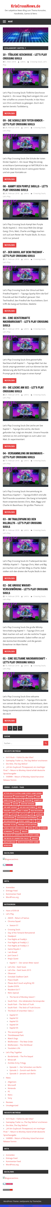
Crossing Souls (36, 62)
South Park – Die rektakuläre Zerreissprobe (26, 1001)
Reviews (9, 1102)
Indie (39, 807)
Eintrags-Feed (11, 890)
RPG (36, 828)
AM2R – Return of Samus (18, 918)
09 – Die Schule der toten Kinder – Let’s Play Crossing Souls (23, 122)
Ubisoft (35, 838)
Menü (10, 21)
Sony (10, 1098)
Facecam (28, 800)
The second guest (15, 1032)
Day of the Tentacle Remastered (21, 932)
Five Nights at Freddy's (17, 939)
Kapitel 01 (14, 1015)
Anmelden (10, 887)
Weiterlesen (10, 113)
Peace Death (13, 980)
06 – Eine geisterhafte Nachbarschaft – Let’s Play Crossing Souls (25, 321)
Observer (12, 973)
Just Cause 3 (13, 955)
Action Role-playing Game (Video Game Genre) (23, 793)
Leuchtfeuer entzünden (26, 818)
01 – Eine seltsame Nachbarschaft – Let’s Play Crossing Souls (25, 660)
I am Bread (12, 952)
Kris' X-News (23, 811)
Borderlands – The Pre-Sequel (20, 1056)
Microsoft (12, 1085)
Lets (32, 814)
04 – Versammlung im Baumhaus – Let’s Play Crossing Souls (23, 455)
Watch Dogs (13, 1038)
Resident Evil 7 (14, 989)
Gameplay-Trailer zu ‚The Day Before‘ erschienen (26, 760)
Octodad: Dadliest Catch (18, 976)
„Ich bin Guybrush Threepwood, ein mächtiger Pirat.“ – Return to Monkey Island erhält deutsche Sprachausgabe (24, 770)
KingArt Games (10, 811)
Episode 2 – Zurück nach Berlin (23, 1070)
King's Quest (13, 958)
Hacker (15, 804)
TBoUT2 (24, 831)
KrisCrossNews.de (25, 6)
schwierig (8, 831)
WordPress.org (12, 897)
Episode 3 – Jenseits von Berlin (23, 1073)
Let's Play (6, 130)
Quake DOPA (13, 986)
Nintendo (12, 1088)
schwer (43, 828)
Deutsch (18, 800)
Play (38, 821)
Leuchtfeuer (9, 818)
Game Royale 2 (14, 949)
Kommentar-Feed (13, 894)
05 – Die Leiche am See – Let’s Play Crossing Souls (23, 389)
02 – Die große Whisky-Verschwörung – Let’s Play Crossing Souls (25, 589)
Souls (16, 831)
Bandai (31, 797)
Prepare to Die (10, 825)
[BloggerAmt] (10, 859)
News (8, 1077)
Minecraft (12, 1059)
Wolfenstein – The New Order (20, 1041)
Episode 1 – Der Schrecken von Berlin (25, 1067)
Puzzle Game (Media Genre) (15, 828)
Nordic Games (24, 821)
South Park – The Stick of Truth (21, 1004)
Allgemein (12, 1082)
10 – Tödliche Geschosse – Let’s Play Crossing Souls (25, 56)
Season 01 (14, 925)
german (7, 804)
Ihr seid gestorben (27, 807)
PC (33, 821)
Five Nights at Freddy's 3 (18, 945)
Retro (30, 828)
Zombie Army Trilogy (17, 1063)
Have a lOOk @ (12, 910)
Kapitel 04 (14, 1024)
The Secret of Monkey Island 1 (22, 997)
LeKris (23, 62)
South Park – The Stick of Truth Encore (24, 1007)
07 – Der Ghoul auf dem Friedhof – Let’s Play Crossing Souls (23, 254)
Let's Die (14, 814)
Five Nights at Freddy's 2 (18, 942)
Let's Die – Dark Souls (17, 967)
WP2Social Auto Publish (16, 1206)
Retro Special (13, 993)
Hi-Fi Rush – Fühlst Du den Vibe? (19, 757)
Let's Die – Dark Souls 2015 (19, 970)
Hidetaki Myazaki (28, 804)
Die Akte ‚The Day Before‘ (17, 763)
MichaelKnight (10, 821)
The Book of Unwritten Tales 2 (16, 838)
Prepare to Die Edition (27, 825)
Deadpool (12, 936)
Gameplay (38, 800)
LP (40, 818)
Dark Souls (8, 800)
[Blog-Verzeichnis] (8, 865)
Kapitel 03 (14, 1021)
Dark (38, 797)
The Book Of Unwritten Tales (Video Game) (21, 835)
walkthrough (10, 842)
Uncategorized (12, 1105)
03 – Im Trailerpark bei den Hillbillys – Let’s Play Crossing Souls (22, 523)
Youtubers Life (14, 1048)
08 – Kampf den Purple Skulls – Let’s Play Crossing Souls (25, 188)
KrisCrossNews (36, 811)
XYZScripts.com (37, 1206)
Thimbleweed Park (16, 1035)
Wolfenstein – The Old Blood (20, 1045)
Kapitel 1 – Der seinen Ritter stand (24, 962)
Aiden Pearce (20, 797)
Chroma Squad (14, 921)
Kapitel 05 (14, 1028)
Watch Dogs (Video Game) (28, 842)
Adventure (8, 797)
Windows (8, 845)
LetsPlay (39, 814)
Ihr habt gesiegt (10, 807)
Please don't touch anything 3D (21, 983)
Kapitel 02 (14, 1018)
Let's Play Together (14, 1052)
